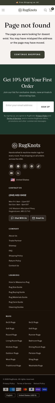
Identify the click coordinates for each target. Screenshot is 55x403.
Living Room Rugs (14, 341)
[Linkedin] (18, 173)
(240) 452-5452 (17, 195)
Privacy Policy (42, 116)
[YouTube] (11, 173)
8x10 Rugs (10, 322)
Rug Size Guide (15, 287)
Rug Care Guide (16, 302)
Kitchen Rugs (12, 347)
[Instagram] (25, 166)
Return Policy (15, 261)
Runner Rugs (34, 335)
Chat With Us (21, 218)
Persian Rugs (35, 353)
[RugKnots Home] (27, 146)
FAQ (10, 251)
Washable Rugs (36, 365)
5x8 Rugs (10, 328)
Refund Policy (39, 383)
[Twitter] (18, 166)
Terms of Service (14, 118)
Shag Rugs (33, 359)
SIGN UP (45, 107)
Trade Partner (15, 241)
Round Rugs (11, 335)
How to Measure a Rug (19, 282)
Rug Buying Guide (17, 292)
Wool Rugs (10, 359)
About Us (13, 236)
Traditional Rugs (13, 365)
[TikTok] (38, 166)
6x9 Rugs (33, 328)
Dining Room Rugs (37, 347)
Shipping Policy (16, 256)
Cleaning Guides (16, 307)
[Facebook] (11, 166)
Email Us (40, 218)
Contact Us (14, 265)
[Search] (45, 10)
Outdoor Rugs (12, 353)
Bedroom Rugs (35, 341)
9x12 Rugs (33, 322)
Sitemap (12, 246)
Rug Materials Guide (18, 297)
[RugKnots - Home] (27, 10)
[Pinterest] (31, 166)
